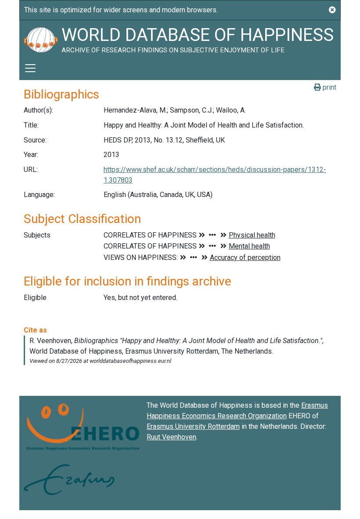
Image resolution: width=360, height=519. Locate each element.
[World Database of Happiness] (40, 38)
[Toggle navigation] (30, 68)
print (328, 87)
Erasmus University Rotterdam (193, 426)
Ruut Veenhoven (171, 437)
